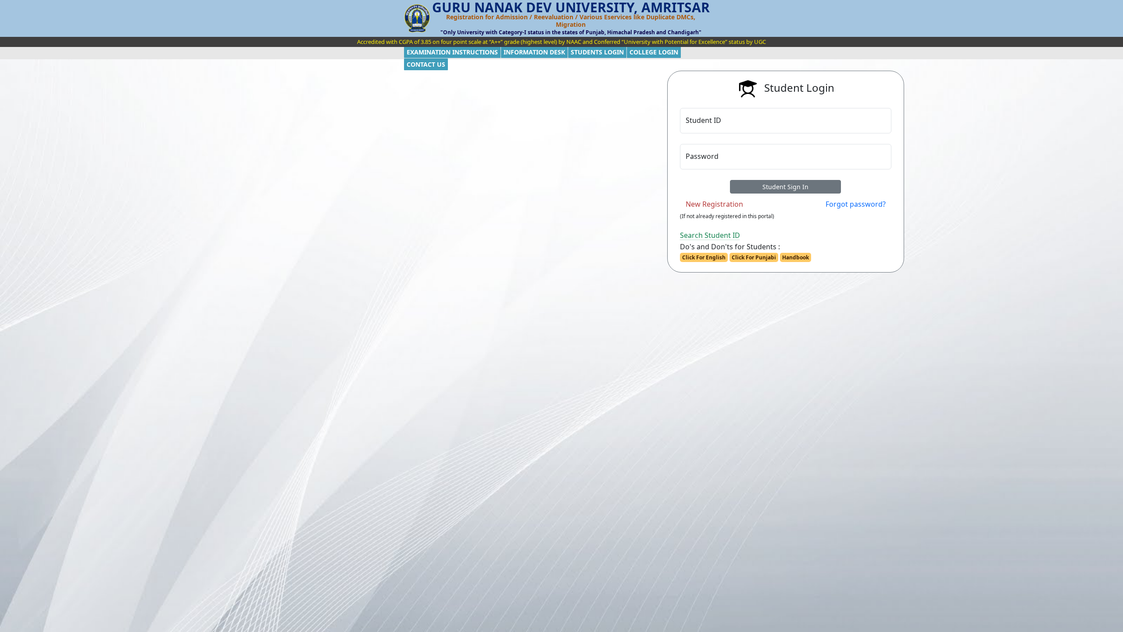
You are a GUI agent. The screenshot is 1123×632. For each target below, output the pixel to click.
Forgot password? (856, 204)
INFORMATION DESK (534, 52)
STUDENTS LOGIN (597, 52)
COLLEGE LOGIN (653, 52)
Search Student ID (710, 235)
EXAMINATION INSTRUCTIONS (452, 52)
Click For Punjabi (754, 257)
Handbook (795, 257)
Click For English (704, 257)
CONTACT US (426, 64)
